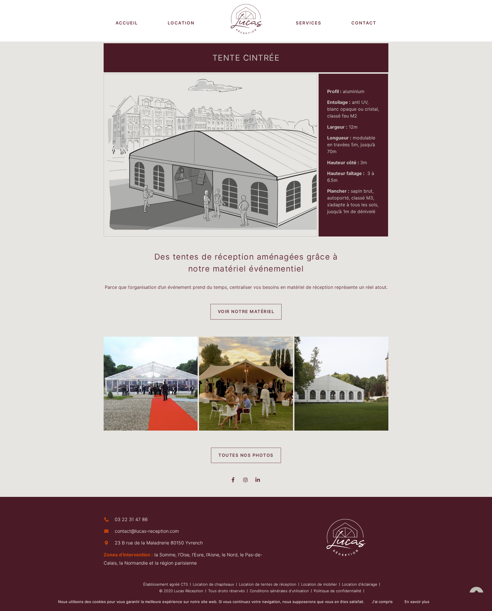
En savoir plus (417, 601)
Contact (363, 23)
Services (308, 23)
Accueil (127, 23)
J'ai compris (382, 601)
